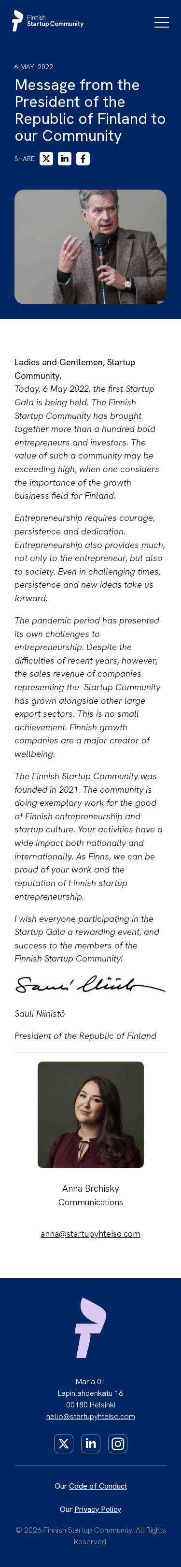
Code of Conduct (98, 1486)
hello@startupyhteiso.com (90, 1416)
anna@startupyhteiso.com (90, 1234)
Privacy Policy (97, 1509)
